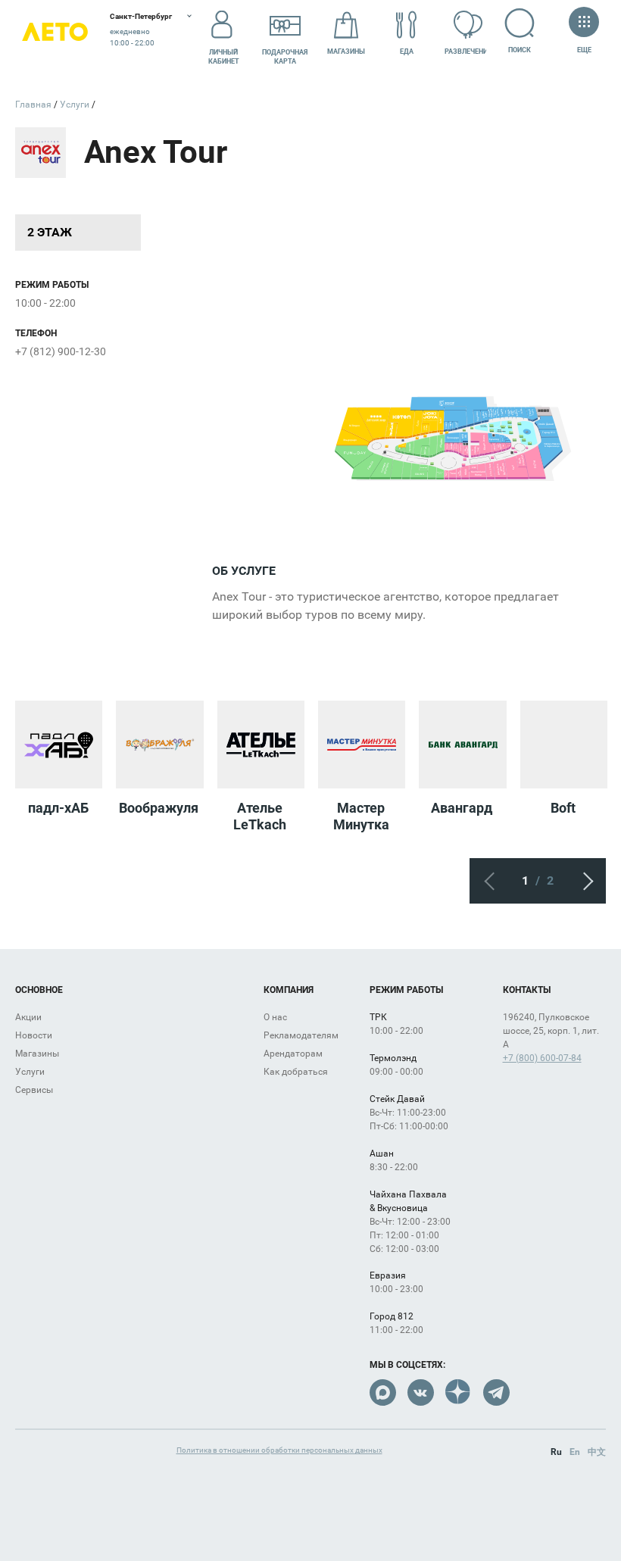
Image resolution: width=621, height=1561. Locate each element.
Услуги (30, 1071)
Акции (28, 1017)
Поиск (519, 50)
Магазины (346, 51)
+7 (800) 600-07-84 (542, 1058)
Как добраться (296, 1071)
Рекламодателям (301, 1035)
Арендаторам (293, 1053)
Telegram (496, 1392)
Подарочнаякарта (284, 56)
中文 (597, 1452)
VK (420, 1392)
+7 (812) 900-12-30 (60, 351)
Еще (584, 50)
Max (383, 1392)
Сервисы (34, 1090)
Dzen (458, 1392)
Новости (33, 1035)
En (575, 1452)
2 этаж (49, 232)
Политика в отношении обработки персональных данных (279, 1450)
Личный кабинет (223, 56)
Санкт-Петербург (141, 16)
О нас (275, 1017)
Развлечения (468, 51)
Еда (406, 51)
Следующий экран (583, 881)
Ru (556, 1452)
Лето (55, 32)
